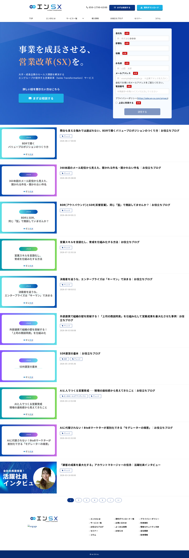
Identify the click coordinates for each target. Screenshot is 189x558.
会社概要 (144, 530)
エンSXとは (50, 18)
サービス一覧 (71, 18)
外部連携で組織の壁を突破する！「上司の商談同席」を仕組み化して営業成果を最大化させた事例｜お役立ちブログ (122, 318)
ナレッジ (67, 136)
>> (118, 500)
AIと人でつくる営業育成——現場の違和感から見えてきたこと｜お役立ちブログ (107, 390)
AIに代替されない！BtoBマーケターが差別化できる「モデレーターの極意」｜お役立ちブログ (116, 427)
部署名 (119, 43)
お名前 (119, 63)
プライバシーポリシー (149, 519)
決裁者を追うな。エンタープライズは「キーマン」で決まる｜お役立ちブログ (106, 279)
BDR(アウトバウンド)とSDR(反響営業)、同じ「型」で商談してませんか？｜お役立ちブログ (115, 205)
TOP (31, 18)
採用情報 (144, 534)
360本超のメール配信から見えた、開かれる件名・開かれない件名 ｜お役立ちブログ (110, 168)
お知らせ (119, 530)
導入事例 (95, 18)
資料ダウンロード (151, 7)
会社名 (119, 33)
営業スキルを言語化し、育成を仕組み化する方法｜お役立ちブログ (100, 242)
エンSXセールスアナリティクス (75, 396)
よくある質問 (121, 526)
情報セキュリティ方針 (149, 526)
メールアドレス (123, 73)
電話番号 (120, 86)
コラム (158, 18)
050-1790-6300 (98, 7)
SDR (65, 359)
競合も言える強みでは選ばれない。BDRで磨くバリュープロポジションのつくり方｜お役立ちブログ (119, 130)
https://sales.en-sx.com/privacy (153, 98)
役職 (118, 53)
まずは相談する (123, 7)
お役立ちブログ (116, 18)
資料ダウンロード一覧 (124, 519)
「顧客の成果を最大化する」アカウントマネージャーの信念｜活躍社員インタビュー (110, 465)
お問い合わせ (121, 523)
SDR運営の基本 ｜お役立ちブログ (80, 353)
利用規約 (144, 523)
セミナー (138, 18)
